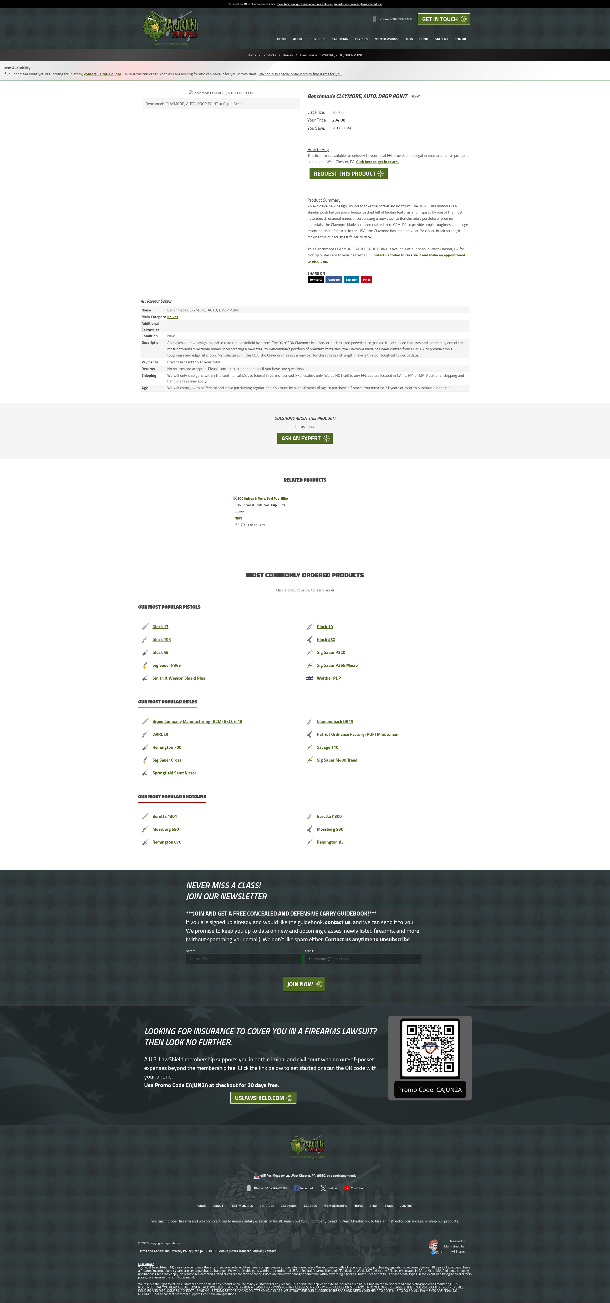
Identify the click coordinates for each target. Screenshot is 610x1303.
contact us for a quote (102, 73)
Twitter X (316, 279)
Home (282, 38)
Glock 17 (160, 626)
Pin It (366, 279)
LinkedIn (351, 279)
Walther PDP (329, 678)
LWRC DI (160, 734)
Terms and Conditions (154, 1250)
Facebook (334, 279)
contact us (338, 922)
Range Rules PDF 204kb (211, 1250)
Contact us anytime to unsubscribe (367, 939)
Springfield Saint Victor (174, 773)
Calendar (340, 38)
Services (317, 38)
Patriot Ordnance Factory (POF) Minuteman (357, 734)
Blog (409, 38)
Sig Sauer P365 (166, 665)
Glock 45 (160, 652)
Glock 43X (326, 639)
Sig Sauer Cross (166, 760)
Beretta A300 (329, 816)
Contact (462, 38)
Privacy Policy (182, 1250)
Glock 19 (325, 626)
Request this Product (345, 173)
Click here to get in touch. (377, 161)
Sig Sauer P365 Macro (337, 665)
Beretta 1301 (164, 816)
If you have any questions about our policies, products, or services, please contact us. (329, 4)
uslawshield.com (259, 1098)
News (358, 1205)
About (298, 38)
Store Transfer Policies (246, 1250)
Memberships (386, 38)
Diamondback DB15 (335, 721)
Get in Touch (440, 19)
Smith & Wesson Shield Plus (178, 678)
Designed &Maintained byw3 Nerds (454, 1246)
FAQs (389, 1205)
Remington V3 (330, 842)
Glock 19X (161, 639)
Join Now (300, 984)
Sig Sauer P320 (331, 652)
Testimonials (241, 1205)
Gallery (441, 38)
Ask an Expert (301, 438)
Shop (423, 38)
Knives (288, 55)
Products (270, 55)
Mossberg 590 (165, 829)
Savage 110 (327, 747)
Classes (361, 38)
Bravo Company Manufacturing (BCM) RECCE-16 (197, 721)
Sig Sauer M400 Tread (337, 760)
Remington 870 (166, 842)
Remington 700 (166, 747)
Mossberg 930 (330, 829)
